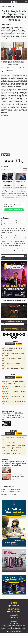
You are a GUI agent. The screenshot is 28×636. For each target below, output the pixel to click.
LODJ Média (23, 197)
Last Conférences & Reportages (9, 197)
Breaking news (10, 6)
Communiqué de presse (20, 190)
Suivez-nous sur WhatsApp (14, 209)
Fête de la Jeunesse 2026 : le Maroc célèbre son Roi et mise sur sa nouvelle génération (20, 186)
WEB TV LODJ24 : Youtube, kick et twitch (14, 266)
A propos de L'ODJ (14, 503)
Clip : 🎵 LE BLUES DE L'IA (13, 419)
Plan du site (10, 529)
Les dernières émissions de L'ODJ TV (19, 195)
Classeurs (19, 309)
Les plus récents (10, 309)
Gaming (3, 191)
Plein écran (22, 270)
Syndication (18, 529)
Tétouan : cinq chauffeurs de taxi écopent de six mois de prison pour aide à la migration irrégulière (13, 243)
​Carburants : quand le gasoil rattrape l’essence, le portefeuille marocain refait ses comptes (7, 186)
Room (3, 195)
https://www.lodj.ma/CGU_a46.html (14, 295)
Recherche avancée (7, 259)
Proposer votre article (14, 510)
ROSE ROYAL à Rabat (9, 460)
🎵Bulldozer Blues (11, 416)
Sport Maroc (19, 193)
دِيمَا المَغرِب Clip (10, 408)
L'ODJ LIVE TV (14, 516)
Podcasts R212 (8, 195)
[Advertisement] (13, 133)
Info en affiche (12, 190)
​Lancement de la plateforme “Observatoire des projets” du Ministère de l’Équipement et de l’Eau (18, 442)
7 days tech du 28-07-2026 (15, 333)
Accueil (3, 6)
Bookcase (18, 197)
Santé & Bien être (22, 191)
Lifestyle (3, 193)
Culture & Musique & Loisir (10, 193)
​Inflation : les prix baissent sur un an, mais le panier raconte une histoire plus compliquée (13, 230)
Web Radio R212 (14, 521)
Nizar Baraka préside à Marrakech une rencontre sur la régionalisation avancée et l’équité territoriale (14, 429)
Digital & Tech (15, 191)
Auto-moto (24, 193)
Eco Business (8, 191)
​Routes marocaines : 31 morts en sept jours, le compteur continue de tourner (13, 223)
